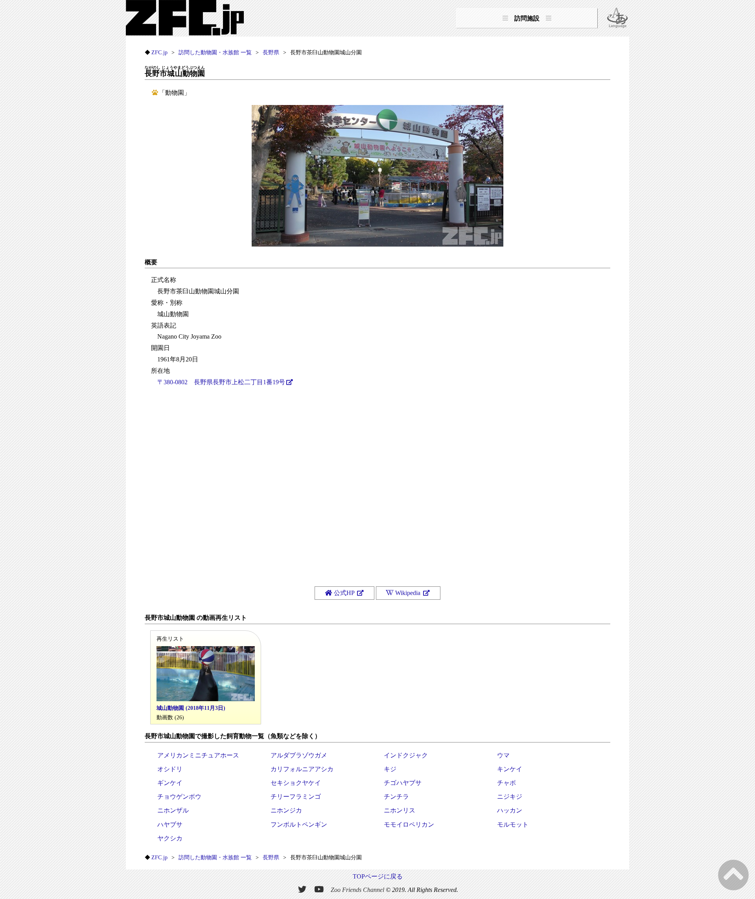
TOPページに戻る (378, 876)
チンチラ (396, 796)
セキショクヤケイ (296, 782)
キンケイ (509, 769)
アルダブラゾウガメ (299, 755)
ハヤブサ (169, 824)
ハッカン (509, 810)
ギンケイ (169, 782)
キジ (390, 769)
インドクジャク (406, 755)
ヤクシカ (169, 838)
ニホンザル (173, 810)
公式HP (344, 593)
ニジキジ (509, 796)
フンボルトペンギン (299, 824)
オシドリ (169, 769)
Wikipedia (408, 593)
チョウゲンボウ (179, 796)
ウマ (503, 755)
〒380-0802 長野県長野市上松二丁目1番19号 (221, 382)
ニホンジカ (286, 810)
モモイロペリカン (409, 824)
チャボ (506, 782)
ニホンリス (399, 810)
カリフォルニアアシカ (302, 769)
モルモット (512, 824)
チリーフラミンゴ (296, 796)
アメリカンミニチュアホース (198, 755)
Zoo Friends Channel (357, 889)
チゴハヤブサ (403, 782)
